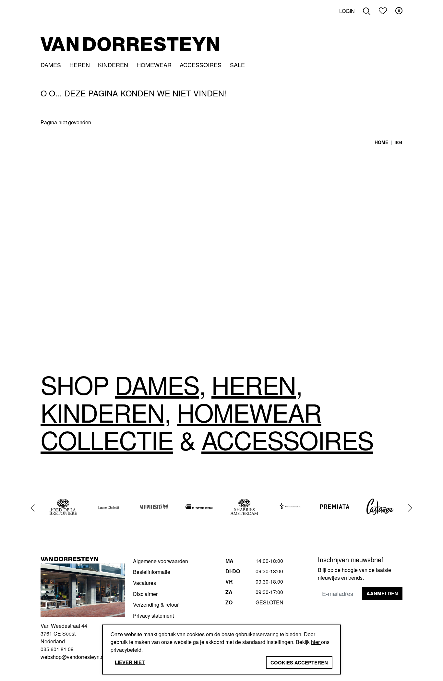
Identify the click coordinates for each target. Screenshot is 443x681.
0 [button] (399, 11)
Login (347, 11)
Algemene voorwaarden (160, 561)
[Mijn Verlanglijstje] (382, 10)
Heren (79, 64)
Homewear (154, 64)
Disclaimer (145, 594)
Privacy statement (153, 615)
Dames (51, 64)
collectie (107, 439)
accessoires (287, 439)
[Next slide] (410, 507)
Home (381, 142)
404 (398, 142)
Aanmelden (382, 593)
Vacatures (144, 583)
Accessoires (201, 64)
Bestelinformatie (151, 572)
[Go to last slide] (33, 507)
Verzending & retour (156, 604)
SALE (237, 64)
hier (316, 642)
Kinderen (113, 64)
